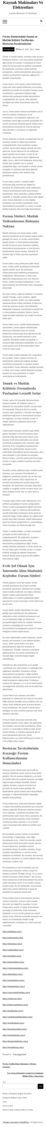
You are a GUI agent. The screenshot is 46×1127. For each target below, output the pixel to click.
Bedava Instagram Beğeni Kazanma (17, 1093)
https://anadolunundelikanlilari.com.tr (17, 1017)
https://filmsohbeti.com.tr (12, 974)
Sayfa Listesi (8, 1106)
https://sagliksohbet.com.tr (13, 950)
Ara (4, 1082)
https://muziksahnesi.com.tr (13, 980)
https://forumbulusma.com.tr (14, 1035)
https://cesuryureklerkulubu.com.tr (16, 992)
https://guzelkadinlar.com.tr (13, 1023)
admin (37, 49)
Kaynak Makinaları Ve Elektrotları (23, 5)
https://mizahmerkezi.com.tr (14, 986)
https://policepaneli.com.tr (13, 938)
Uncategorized (8, 49)
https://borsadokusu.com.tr (13, 1047)
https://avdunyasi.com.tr (12, 999)
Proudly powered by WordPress (16, 1122)
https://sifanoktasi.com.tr (12, 944)
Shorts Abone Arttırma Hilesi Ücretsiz (18, 1110)
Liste (5, 1102)
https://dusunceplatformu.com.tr (15, 1041)
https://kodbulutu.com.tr (12, 931)
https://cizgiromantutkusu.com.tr (15, 968)
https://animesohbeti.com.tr (13, 962)
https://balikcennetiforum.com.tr (15, 1005)
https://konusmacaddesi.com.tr (15, 1029)
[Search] (41, 21)
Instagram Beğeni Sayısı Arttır (15, 1098)
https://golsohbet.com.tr (12, 956)
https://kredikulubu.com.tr (13, 1011)
